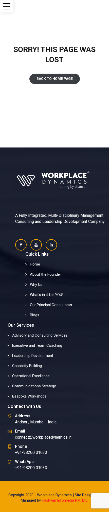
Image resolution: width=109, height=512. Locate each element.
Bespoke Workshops (29, 396)
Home (35, 264)
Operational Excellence (31, 376)
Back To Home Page (55, 79)
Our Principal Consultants (51, 305)
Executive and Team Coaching (37, 345)
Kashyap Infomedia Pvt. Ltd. (65, 500)
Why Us (36, 284)
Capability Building (27, 366)
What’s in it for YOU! (46, 294)
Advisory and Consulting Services (40, 335)
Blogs (34, 315)
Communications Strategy (34, 386)
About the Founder (45, 274)
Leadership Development (32, 355)
